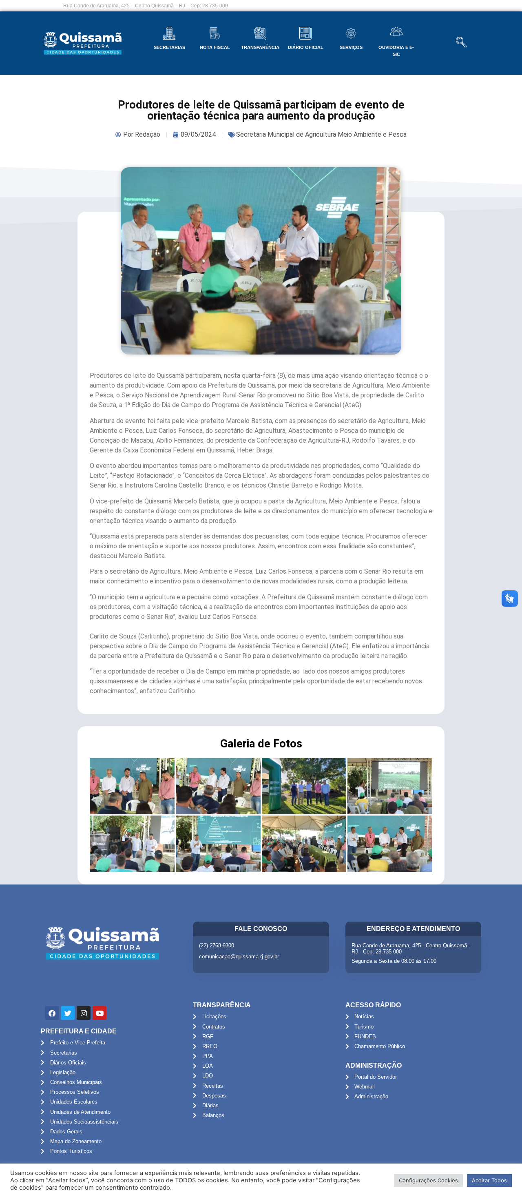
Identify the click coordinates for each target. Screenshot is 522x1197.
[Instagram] (84, 1013)
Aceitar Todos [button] (489, 1180)
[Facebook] (52, 1013)
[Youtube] (99, 1013)
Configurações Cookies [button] (428, 1180)
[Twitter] (68, 1013)
